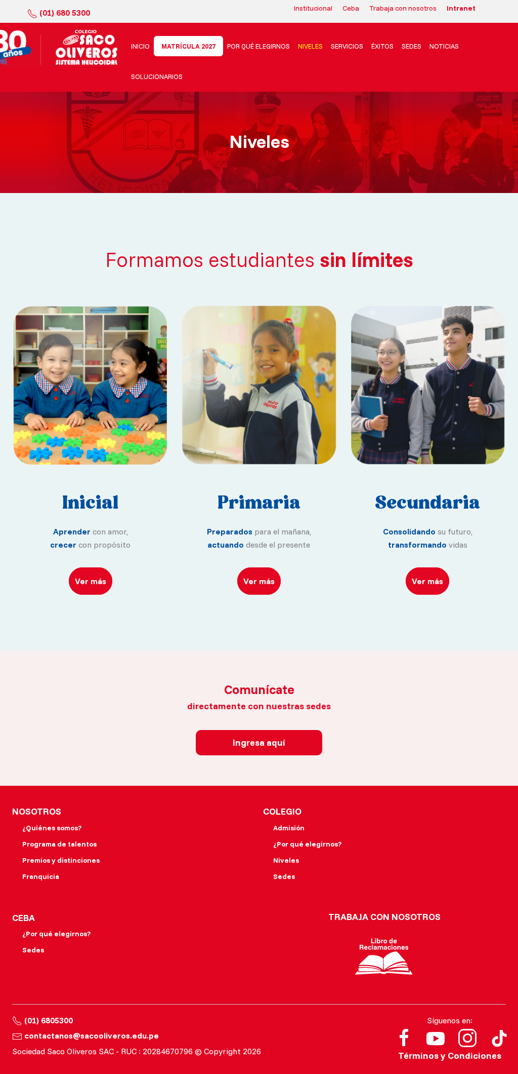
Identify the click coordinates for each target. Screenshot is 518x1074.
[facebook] (404, 1037)
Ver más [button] (90, 581)
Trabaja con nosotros (403, 8)
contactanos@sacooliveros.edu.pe (91, 1035)
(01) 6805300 (48, 1020)
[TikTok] (499, 1037)
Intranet (461, 8)
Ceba (350, 8)
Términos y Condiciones (449, 1055)
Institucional (313, 8)
